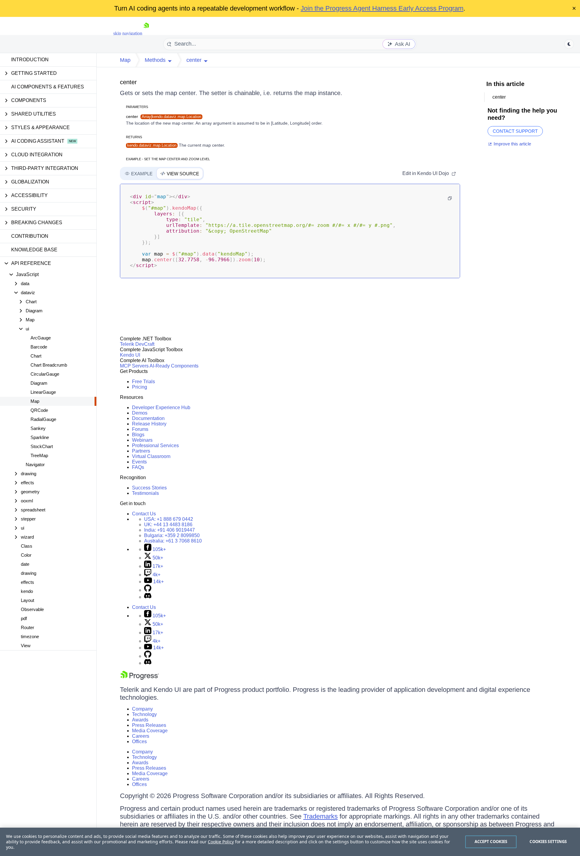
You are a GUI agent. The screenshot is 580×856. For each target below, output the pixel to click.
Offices (139, 741)
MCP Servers (134, 365)
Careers (140, 736)
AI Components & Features (47, 86)
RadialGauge (43, 419)
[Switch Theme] (569, 44)
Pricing (139, 387)
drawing (28, 573)
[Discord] (147, 597)
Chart (36, 355)
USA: (168, 519)
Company (142, 708)
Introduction (30, 59)
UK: (168, 524)
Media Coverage (150, 730)
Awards (140, 719)
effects (27, 582)
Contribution (29, 236)
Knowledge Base (34, 249)
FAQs (138, 467)
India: (169, 530)
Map (35, 401)
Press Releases (149, 725)
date (25, 564)
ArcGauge (41, 337)
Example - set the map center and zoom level (168, 159)
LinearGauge (43, 392)
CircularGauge (45, 374)
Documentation (148, 418)
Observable (32, 609)
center (128, 82)
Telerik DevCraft (137, 344)
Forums (140, 429)
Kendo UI (130, 355)
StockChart (42, 446)
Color (26, 555)
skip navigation (127, 33)
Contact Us (144, 513)
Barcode (39, 346)
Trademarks (320, 816)
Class (26, 546)
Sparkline (40, 437)
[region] (290, 842)
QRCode (39, 410)
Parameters (137, 107)
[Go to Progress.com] (139, 678)
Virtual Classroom (151, 456)
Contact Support (515, 131)
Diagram (39, 383)
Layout (27, 600)
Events (139, 461)
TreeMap (39, 455)
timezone (30, 636)
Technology (144, 714)
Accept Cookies (491, 841)
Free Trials (143, 381)
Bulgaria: (172, 535)
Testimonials (145, 493)
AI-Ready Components (174, 365)
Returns (134, 137)
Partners (141, 450)
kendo (27, 591)
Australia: (173, 540)
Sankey (38, 428)
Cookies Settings (548, 841)
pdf (24, 618)
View (26, 645)
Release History (149, 423)
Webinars (142, 440)
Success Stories (149, 487)
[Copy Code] (449, 198)
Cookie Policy (221, 842)
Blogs (138, 434)
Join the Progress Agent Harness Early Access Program (382, 8)
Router (27, 627)
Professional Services (155, 445)
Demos (139, 412)
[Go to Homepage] (146, 33)
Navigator (35, 464)
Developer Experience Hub (161, 407)
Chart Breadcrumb (49, 365)
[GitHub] (147, 590)
